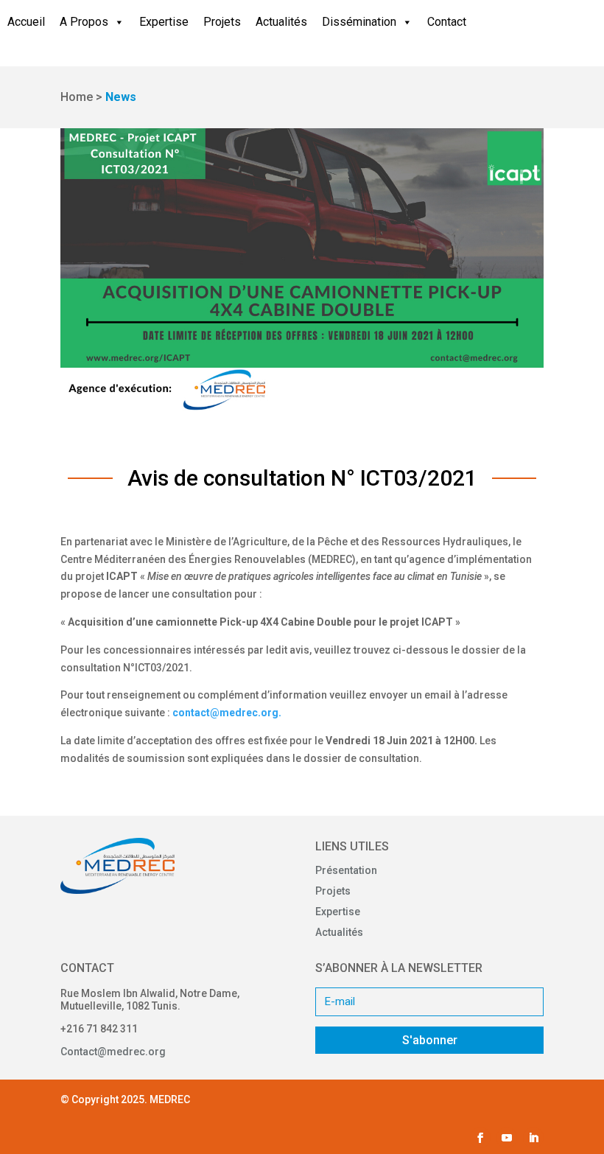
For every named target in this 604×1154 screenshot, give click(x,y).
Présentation (346, 870)
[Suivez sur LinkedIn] (533, 1137)
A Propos (84, 22)
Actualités (281, 22)
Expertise (164, 22)
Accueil (26, 22)
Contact (446, 22)
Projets (222, 22)
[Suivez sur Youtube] (506, 1137)
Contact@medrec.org (113, 1051)
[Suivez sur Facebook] (480, 1137)
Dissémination (359, 22)
